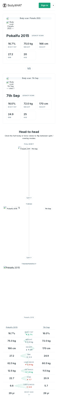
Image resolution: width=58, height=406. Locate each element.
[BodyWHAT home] (13, 5)
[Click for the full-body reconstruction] (29, 18)
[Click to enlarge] (10, 25)
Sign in (44, 5)
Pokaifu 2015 (11, 327)
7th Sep (46, 327)
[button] (29, 173)
